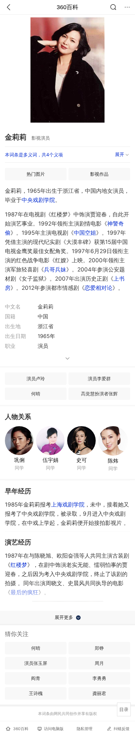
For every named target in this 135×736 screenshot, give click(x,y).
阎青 (35, 678)
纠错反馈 (121, 728)
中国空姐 (85, 232)
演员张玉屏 (35, 663)
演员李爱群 (99, 378)
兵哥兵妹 (55, 269)
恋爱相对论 (98, 288)
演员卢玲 (36, 378)
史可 (81, 460)
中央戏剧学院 (38, 200)
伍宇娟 (50, 460)
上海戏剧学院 (68, 504)
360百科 (67, 7)
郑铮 (99, 648)
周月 (99, 663)
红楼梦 (18, 565)
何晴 (35, 393)
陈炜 (113, 460)
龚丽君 (99, 693)
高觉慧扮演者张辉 (99, 393)
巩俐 (19, 460)
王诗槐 (36, 693)
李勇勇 (99, 678)
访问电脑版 (54, 728)
